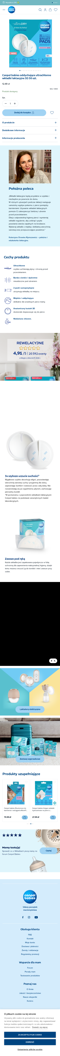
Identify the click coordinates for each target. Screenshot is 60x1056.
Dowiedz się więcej (39, 1027)
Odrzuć (30, 1042)
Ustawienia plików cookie (30, 1049)
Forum (30, 967)
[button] (52, 2)
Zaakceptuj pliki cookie (30, 1035)
